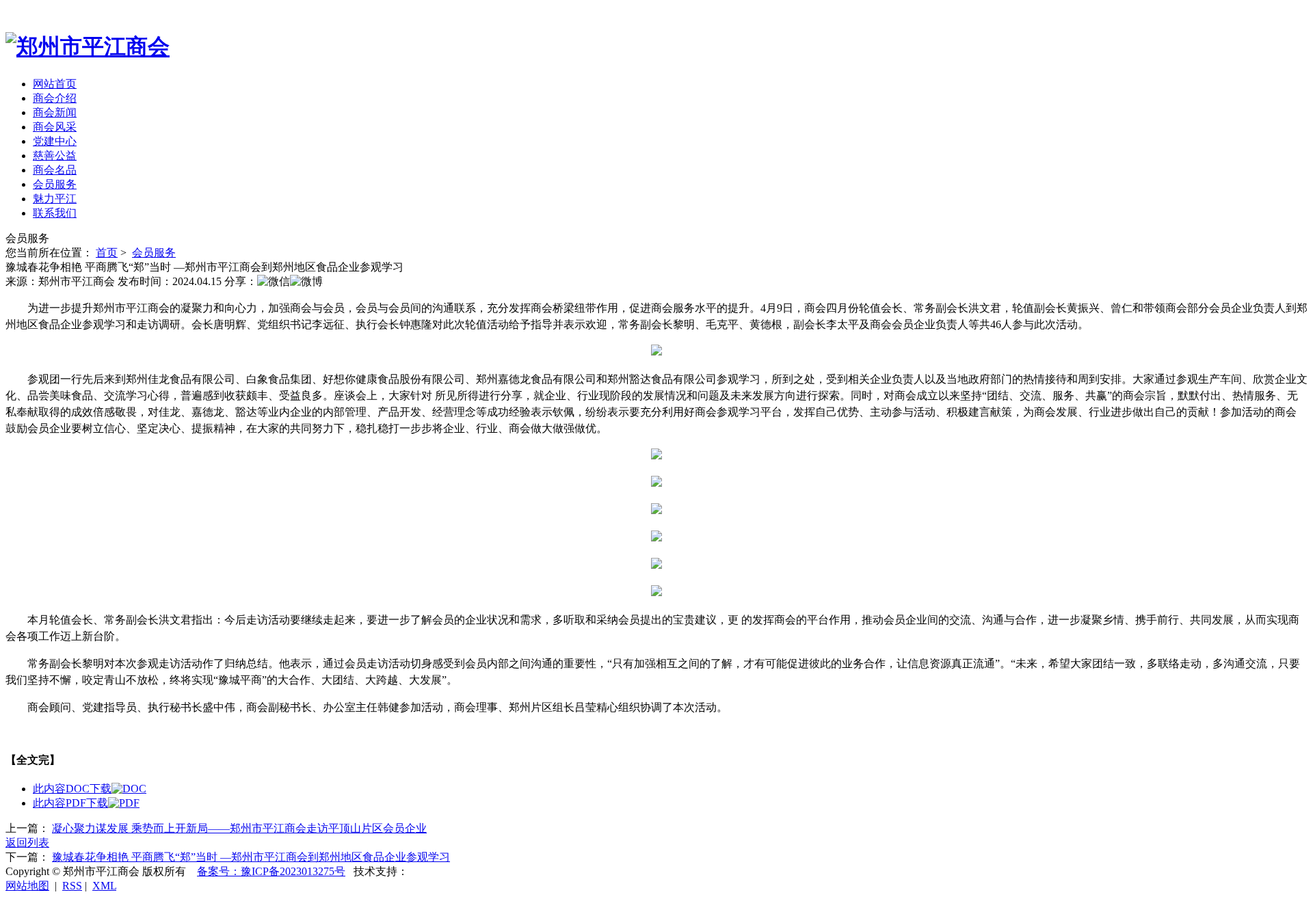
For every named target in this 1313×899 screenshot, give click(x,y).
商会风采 (55, 127)
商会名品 (55, 170)
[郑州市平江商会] (87, 46)
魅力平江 (55, 198)
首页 (107, 252)
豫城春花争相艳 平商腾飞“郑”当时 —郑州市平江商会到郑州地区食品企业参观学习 (251, 857)
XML (104, 885)
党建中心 (55, 141)
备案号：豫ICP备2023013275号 (271, 871)
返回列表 (27, 842)
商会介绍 (55, 98)
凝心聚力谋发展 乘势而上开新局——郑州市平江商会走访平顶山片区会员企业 (239, 828)
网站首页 (55, 84)
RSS (72, 885)
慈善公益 (55, 155)
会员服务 (55, 184)
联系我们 (55, 213)
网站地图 (27, 885)
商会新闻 (55, 112)
